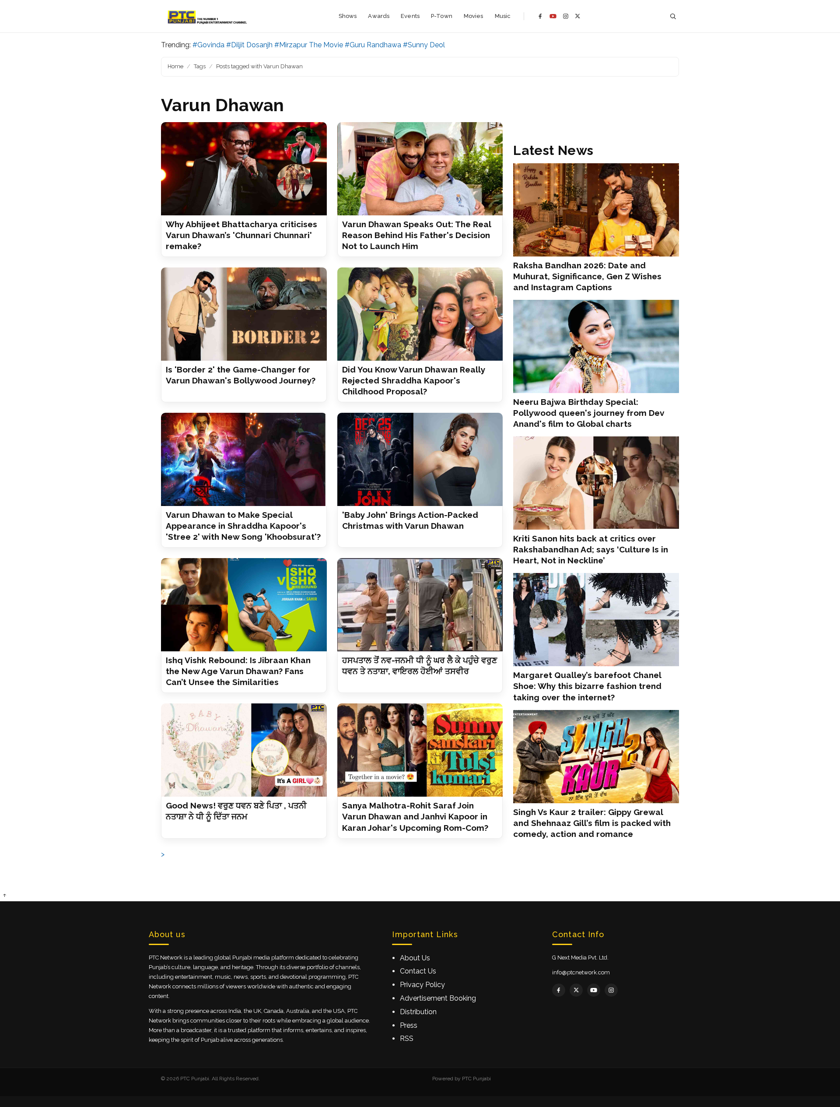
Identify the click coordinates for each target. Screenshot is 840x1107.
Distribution (418, 1012)
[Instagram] (566, 16)
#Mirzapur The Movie (308, 45)
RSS (406, 1038)
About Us (415, 958)
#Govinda (208, 45)
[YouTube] (553, 16)
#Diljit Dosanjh (249, 45)
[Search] (673, 16)
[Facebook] (540, 16)
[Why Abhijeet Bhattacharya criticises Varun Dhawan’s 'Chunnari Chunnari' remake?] (244, 168)
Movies (473, 16)
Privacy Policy (422, 984)
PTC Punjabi (476, 1078)
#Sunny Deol (424, 45)
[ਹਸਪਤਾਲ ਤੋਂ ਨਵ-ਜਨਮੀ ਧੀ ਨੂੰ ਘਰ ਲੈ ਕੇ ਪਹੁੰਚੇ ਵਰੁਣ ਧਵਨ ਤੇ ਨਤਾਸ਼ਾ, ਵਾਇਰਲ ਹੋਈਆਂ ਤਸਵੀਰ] (420, 604)
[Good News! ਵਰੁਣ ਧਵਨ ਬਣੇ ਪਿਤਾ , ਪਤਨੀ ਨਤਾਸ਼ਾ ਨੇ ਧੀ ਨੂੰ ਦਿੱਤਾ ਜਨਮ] (244, 750)
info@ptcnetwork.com (581, 972)
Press (408, 1025)
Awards (378, 16)
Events (410, 16)
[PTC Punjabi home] (208, 16)
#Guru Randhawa (373, 45)
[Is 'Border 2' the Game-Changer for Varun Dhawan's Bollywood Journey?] (244, 314)
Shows (348, 16)
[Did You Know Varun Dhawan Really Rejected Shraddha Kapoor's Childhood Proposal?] (420, 314)
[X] (578, 16)
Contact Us (418, 971)
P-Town (441, 16)
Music (503, 16)
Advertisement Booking (438, 998)
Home (175, 66)
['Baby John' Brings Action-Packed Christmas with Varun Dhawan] (420, 459)
